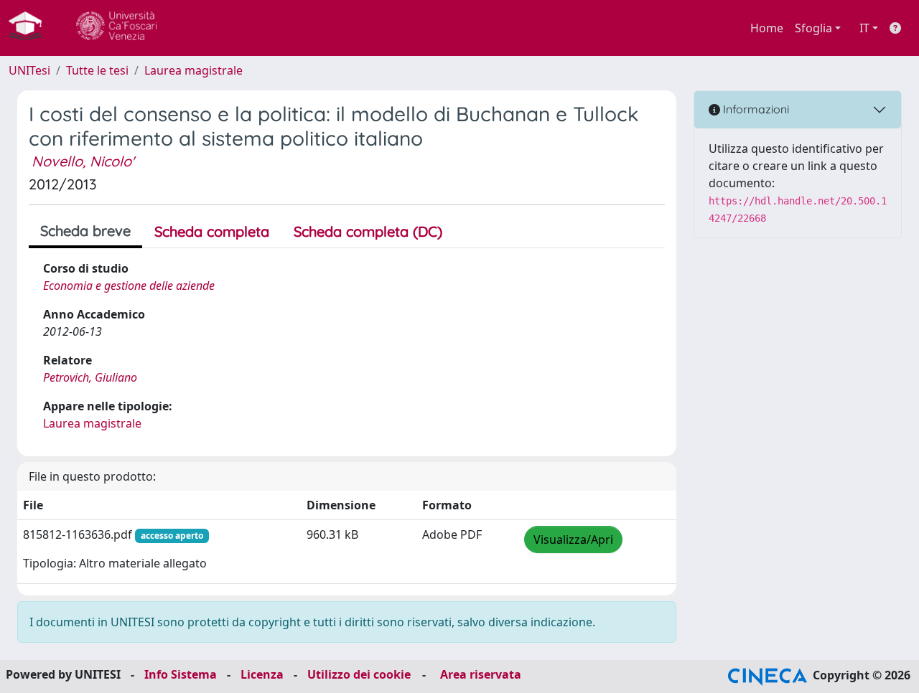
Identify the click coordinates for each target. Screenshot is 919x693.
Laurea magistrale (193, 70)
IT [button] (864, 28)
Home (766, 28)
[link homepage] (31, 28)
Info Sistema (180, 674)
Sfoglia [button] (813, 28)
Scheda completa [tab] (211, 231)
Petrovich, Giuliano (90, 377)
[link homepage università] (116, 28)
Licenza (262, 674)
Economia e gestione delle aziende (129, 285)
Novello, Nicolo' (83, 161)
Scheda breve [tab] (85, 231)
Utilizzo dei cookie (359, 674)
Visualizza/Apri (573, 539)
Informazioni (754, 109)
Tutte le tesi (97, 70)
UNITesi (29, 70)
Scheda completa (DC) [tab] (368, 231)
